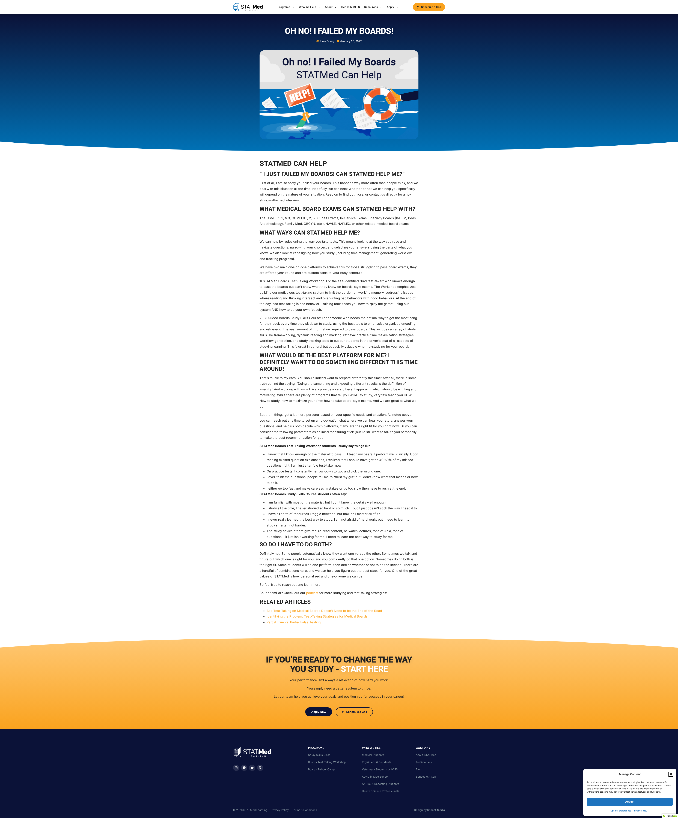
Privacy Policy (640, 810)
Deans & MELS (350, 7)
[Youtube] (252, 768)
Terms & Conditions (304, 810)
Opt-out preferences (621, 810)
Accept (629, 801)
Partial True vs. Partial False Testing (294, 622)
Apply (390, 7)
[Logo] (248, 7)
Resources (371, 7)
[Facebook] (244, 768)
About (328, 7)
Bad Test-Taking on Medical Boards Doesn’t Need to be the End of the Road (324, 611)
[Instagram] (236, 768)
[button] (671, 774)
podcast (311, 593)
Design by (429, 810)
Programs (284, 7)
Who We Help (307, 7)
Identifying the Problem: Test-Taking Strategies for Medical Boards (317, 616)
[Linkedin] (260, 768)
